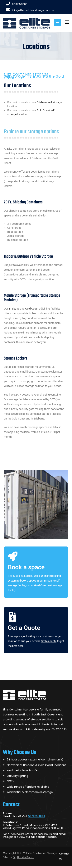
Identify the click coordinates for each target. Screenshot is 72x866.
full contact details (43, 837)
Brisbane (14, 308)
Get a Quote (24, 627)
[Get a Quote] (12, 617)
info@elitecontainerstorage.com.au (33, 10)
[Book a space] (12, 556)
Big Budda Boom (23, 857)
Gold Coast (31, 308)
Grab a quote (48, 641)
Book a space (26, 567)
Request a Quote (57, 22)
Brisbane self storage (49, 102)
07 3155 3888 (19, 4)
